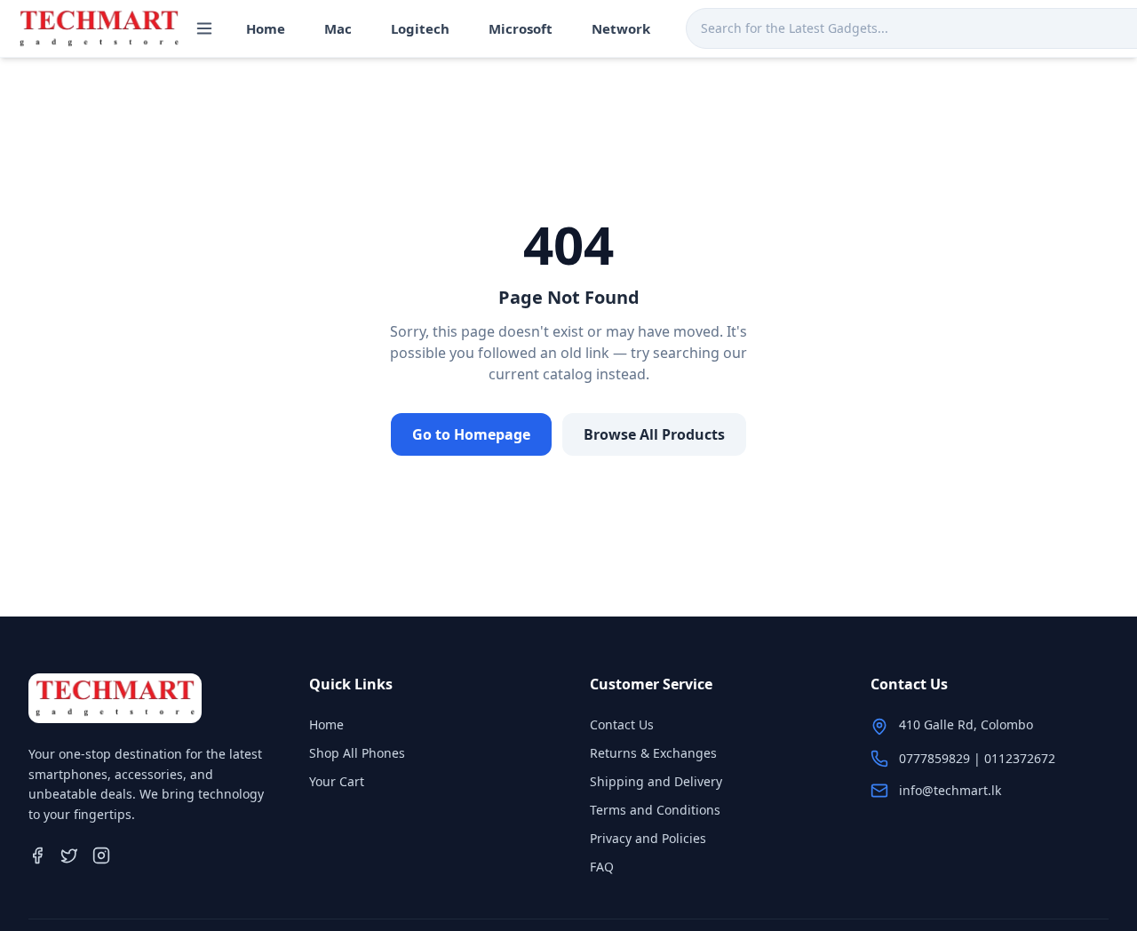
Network (621, 28)
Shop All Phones (357, 752)
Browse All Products (654, 434)
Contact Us (622, 724)
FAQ (602, 866)
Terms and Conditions (655, 809)
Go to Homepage (471, 434)
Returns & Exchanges (653, 752)
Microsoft (521, 28)
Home (265, 28)
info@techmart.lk (950, 790)
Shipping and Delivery (656, 781)
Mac (338, 28)
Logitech (420, 28)
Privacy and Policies (648, 838)
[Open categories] (204, 28)
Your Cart (336, 781)
